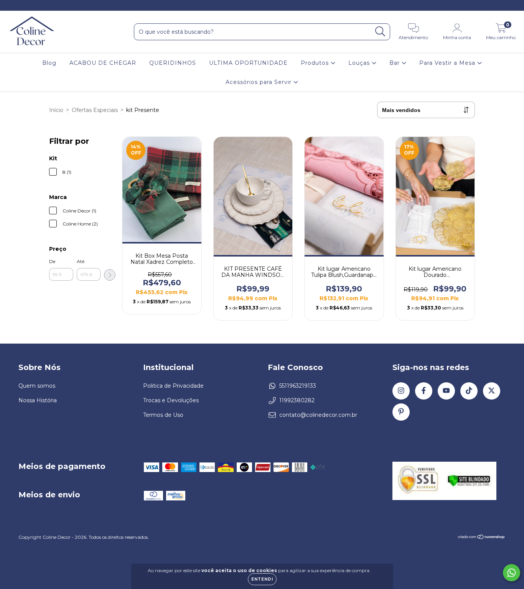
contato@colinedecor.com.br (318, 414)
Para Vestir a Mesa (448, 62)
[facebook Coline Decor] (23, 5)
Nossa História (37, 400)
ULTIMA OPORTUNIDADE (248, 62)
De (52, 261)
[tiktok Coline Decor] (46, 5)
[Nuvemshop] (482, 538)
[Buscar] (380, 32)
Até (80, 261)
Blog (49, 62)
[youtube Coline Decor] (35, 5)
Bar (395, 62)
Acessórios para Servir (259, 82)
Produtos (316, 62)
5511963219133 (297, 385)
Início (56, 110)
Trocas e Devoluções (171, 400)
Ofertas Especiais (95, 110)
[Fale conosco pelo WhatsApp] (511, 572)
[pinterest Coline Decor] (69, 5)
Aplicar (109, 275)
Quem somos (36, 385)
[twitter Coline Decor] (58, 5)
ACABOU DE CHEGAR (102, 62)
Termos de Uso (163, 414)
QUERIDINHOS (172, 62)
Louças (360, 62)
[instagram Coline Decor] (11, 5)
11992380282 (297, 400)
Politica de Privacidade (173, 385)
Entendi (262, 579)
